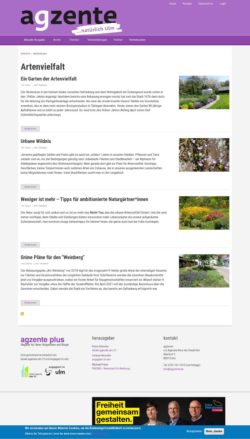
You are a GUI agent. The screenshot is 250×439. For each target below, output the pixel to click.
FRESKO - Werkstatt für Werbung (111, 368)
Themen (74, 39)
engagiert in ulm (101, 359)
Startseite (25, 54)
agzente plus (42, 339)
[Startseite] (71, 21)
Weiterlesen (32, 130)
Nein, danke (214, 431)
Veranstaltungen (97, 39)
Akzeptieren (194, 431)
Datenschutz (205, 3)
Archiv (57, 39)
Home (172, 3)
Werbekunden (137, 39)
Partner (118, 39)
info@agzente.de (173, 369)
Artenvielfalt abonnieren (22, 313)
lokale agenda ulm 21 (104, 350)
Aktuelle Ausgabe (34, 39)
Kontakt (187, 3)
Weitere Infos (100, 433)
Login (223, 3)
